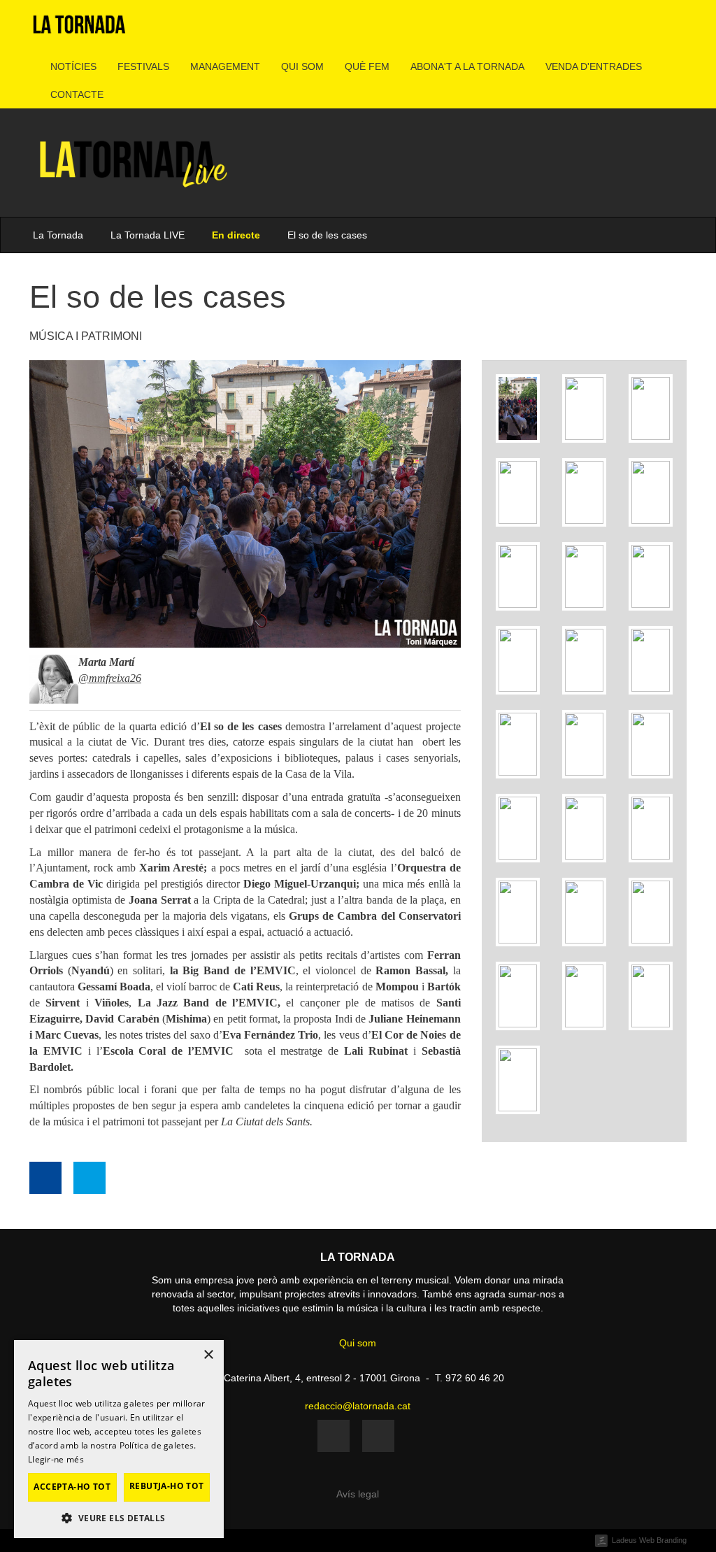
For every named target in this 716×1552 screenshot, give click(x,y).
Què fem (367, 66)
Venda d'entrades (593, 66)
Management (225, 66)
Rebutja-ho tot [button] (166, 1486)
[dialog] (119, 1439)
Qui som (302, 66)
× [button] (208, 1355)
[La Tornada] (79, 29)
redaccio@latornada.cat (357, 1405)
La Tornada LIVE (147, 235)
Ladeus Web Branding (649, 1540)
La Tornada (58, 235)
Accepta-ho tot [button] (72, 1487)
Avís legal (357, 1494)
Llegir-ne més (56, 1459)
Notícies (73, 66)
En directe (236, 235)
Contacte (76, 94)
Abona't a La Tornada (467, 66)
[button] (119, 1517)
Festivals (143, 66)
